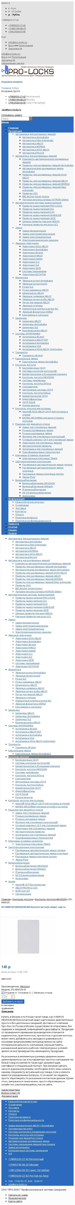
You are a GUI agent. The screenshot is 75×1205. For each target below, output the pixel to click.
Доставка (20, 508)
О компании (22, 505)
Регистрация (26, 45)
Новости (13, 523)
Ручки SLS (20, 678)
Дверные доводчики (20, 635)
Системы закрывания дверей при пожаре (31, 1144)
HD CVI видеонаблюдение (29, 875)
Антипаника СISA (24, 738)
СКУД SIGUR (21, 794)
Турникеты (14, 744)
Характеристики (10, 1089)
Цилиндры (14, 710)
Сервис (12, 530)
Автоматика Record (26, 557)
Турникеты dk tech (25, 747)
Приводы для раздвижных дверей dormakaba (40, 566)
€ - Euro (12, 8)
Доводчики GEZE (24, 660)
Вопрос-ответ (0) (10, 1092)
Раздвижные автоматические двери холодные (41, 853)
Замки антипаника (18, 1147)
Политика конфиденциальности (33, 520)
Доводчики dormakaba (28, 641)
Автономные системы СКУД (30, 781)
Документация (9, 1096)
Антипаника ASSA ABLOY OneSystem (35, 741)
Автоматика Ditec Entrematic (30, 544)
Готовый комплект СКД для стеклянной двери (40, 825)
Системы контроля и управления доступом (32, 1131)
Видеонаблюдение (19, 862)
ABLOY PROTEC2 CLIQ (26, 887)
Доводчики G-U (23, 653)
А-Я (10, 1153)
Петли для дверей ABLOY (29, 694)
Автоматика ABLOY (25, 547)
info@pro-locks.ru (17, 42)
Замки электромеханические (31, 625)
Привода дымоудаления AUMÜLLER (34, 607)
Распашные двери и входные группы (36, 856)
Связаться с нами (18, 1195)
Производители (17, 1198)
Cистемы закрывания (27, 663)
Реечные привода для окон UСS (33, 616)
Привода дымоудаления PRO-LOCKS (35, 597)
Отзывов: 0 (24, 992)
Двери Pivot (21, 859)
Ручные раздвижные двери (30, 816)
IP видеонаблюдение (27, 872)
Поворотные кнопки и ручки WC (33, 700)
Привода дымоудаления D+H (31, 604)
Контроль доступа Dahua (29, 784)
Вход (11, 45)
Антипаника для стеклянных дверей (35, 834)
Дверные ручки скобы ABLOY (31, 691)
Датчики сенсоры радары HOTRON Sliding (38, 591)
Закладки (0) (15, 48)
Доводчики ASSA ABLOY (28, 638)
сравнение (7, 1008)
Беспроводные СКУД (26, 759)
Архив (11, 881)
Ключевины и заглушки (28, 706)
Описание (7, 1011)
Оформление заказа (12, 63)
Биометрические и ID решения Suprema (37, 766)
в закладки (7, 1005)
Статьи (12, 526)
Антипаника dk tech (26, 728)
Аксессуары (21, 878)
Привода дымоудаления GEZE (32, 610)
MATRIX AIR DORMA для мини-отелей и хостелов (41, 806)
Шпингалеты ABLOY (26, 685)
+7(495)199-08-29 (17, 28)
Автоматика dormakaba (28, 541)
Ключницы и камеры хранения (25, 840)
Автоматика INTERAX (26, 551)
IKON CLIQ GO (22, 890)
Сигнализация (23, 893)
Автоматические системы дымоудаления (31, 594)
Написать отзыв (43, 992)
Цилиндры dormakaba (27, 716)
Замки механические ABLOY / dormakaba (31, 1125)
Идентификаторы (25, 791)
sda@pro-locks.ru (11, 109)
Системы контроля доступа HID (32, 763)
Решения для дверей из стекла (25, 809)
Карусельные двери (19, 750)
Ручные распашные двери (30, 819)
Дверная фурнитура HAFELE (30, 703)
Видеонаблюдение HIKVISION (31, 865)
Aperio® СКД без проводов (30, 884)
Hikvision (25, 986)
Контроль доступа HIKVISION (31, 769)
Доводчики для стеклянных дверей (35, 828)
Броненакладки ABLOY (27, 722)
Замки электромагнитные (29, 628)
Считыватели (23, 778)
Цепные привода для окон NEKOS (34, 613)
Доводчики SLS (23, 657)
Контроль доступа (18, 756)
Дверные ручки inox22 (27, 675)
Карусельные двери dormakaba (33, 753)
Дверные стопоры (25, 697)
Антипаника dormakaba (28, 734)
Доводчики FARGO (25, 647)
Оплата (19, 514)
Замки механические (27, 622)
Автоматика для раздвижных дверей (29, 560)
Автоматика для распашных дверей (28, 538)
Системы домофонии (27, 772)
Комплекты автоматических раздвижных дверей (43, 563)
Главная (5, 899)
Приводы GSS (23, 585)
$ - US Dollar (14, 11)
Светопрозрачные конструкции (26, 847)
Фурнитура (14, 669)
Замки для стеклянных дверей (32, 812)
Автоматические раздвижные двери (29, 1141)
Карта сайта (15, 1201)
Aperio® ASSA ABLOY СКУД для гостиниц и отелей (42, 803)
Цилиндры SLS (23, 719)
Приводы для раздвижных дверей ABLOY (38, 575)
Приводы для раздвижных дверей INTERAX (39, 579)
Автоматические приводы (30, 831)
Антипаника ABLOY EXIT (28, 731)
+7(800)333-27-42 (17, 25)
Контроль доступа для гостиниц (26, 800)
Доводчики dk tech (25, 644)
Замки (11, 619)
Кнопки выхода (24, 797)
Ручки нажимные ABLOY (28, 681)
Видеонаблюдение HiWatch (30, 869)
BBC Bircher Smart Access (28, 588)
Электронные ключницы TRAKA (32, 844)
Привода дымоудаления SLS (31, 600)
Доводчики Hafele (25, 650)
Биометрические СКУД (28, 787)
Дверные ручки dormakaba (30, 672)
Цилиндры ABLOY (24, 713)
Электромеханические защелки (33, 632)
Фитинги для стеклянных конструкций (36, 822)
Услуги (12, 533)
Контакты (20, 511)
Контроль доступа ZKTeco (29, 775)
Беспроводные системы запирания (28, 1150)
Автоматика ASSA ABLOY (28, 554)
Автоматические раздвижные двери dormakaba (42, 569)
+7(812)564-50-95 (17, 31)
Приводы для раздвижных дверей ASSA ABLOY (41, 572)
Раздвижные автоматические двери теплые (40, 850)
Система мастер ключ (20, 1128)
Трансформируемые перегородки (34, 837)
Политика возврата (26, 517)
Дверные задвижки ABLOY (29, 688)
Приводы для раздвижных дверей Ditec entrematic (43, 582)
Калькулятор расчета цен (29, 502)
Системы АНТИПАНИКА (20, 725)
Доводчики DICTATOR (27, 666)
